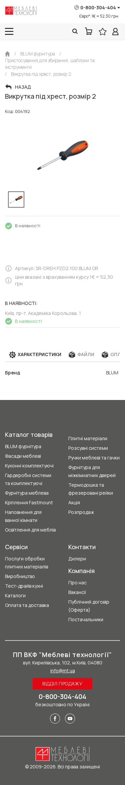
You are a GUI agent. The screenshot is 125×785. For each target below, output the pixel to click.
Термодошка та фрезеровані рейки (90, 489)
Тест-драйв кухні (24, 586)
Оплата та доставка (27, 605)
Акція (74, 502)
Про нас (77, 582)
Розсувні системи (88, 448)
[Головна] (7, 53)
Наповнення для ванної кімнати (23, 516)
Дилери (77, 558)
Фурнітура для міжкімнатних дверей (92, 471)
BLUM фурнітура (23, 446)
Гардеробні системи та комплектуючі (28, 479)
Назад (23, 87)
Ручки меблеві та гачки (94, 457)
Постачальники (85, 619)
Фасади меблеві (23, 456)
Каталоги (15, 595)
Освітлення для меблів (30, 530)
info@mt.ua (62, 670)
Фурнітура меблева (27, 493)
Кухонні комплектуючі (29, 465)
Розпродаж (81, 512)
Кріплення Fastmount (29, 502)
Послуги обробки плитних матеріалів (26, 562)
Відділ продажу (62, 683)
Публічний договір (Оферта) (88, 606)
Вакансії (77, 592)
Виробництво (20, 576)
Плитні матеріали (87, 438)
